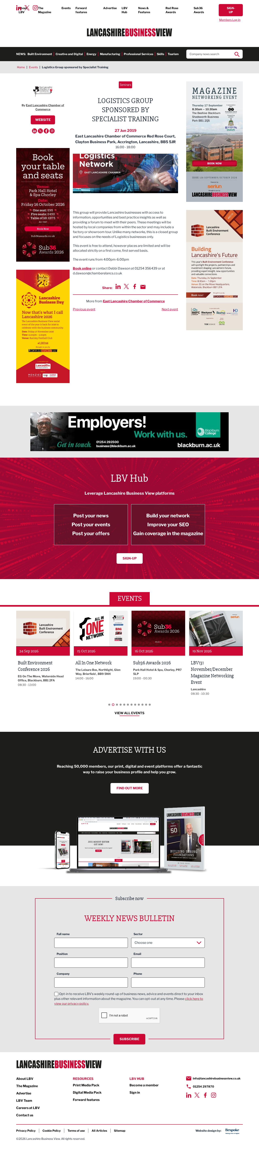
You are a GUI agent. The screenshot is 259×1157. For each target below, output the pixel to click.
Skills (160, 54)
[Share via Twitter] (126, 286)
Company (63, 973)
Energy (91, 54)
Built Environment (40, 54)
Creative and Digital (69, 54)
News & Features (144, 10)
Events (66, 8)
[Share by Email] (142, 287)
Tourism (173, 54)
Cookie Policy (51, 1130)
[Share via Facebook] (134, 286)
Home (21, 67)
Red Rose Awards (172, 10)
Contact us (24, 1115)
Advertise (110, 8)
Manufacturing (110, 54)
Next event (170, 309)
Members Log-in (229, 19)
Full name (63, 934)
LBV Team (24, 1101)
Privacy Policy (26, 1130)
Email (137, 954)
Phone (138, 973)
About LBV (23, 10)
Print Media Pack (86, 1085)
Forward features (81, 10)
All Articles (99, 1130)
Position (62, 954)
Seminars (125, 85)
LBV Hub (124, 10)
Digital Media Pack (87, 1092)
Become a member (144, 1085)
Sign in (135, 1092)
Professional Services (138, 54)
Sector (138, 934)
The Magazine (44, 10)
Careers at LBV (28, 1108)
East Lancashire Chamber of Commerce (134, 301)
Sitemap (119, 1130)
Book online (82, 268)
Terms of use (76, 1130)
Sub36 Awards (199, 10)
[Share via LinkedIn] (118, 286)
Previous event (84, 309)
